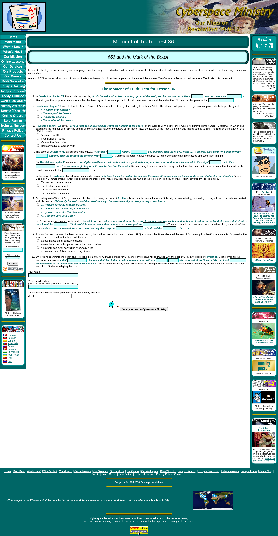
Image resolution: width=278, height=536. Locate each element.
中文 (10, 358)
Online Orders (108, 474)
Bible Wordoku (168, 471)
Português (13, 343)
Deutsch (12, 338)
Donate (95, 474)
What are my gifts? (266, 461)
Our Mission (65, 471)
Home (7, 471)
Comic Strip (265, 471)
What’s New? (34, 471)
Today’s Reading (187, 471)
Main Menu (19, 471)
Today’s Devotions (208, 471)
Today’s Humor (249, 471)
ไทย (10, 361)
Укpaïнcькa (13, 354)
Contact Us (180, 474)
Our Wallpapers (149, 471)
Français (12, 335)
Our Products (117, 471)
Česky (11, 346)
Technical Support (144, 474)
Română (12, 349)
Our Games (133, 471)
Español (12, 340)
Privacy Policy (164, 474)
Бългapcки (13, 352)
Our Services (100, 471)
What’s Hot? (50, 471)
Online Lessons (82, 471)
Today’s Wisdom (230, 471)
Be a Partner (125, 474)
